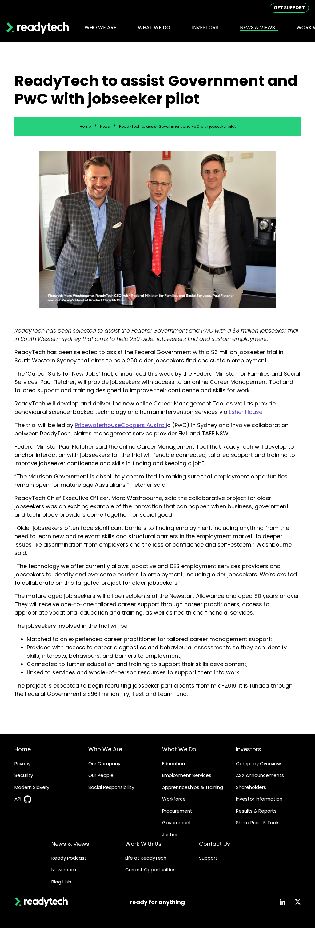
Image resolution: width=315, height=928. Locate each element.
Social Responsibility (111, 787)
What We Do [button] (154, 27)
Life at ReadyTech (145, 858)
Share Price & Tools (258, 822)
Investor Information (259, 799)
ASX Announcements (260, 775)
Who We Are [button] (100, 27)
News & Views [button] (257, 27)
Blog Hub (61, 881)
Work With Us (143, 844)
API (17, 799)
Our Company (104, 763)
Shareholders (251, 787)
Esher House (245, 412)
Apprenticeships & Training (192, 787)
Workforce (174, 799)
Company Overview (258, 763)
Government (176, 822)
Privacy (22, 763)
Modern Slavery (31, 787)
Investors (248, 749)
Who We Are (105, 749)
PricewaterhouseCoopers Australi (121, 425)
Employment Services (186, 775)
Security (23, 775)
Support (208, 858)
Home (85, 126)
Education (173, 763)
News (105, 126)
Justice (170, 834)
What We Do (179, 749)
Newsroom (63, 869)
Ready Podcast (68, 858)
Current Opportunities (150, 869)
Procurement (177, 811)
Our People (101, 775)
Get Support (289, 8)
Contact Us (214, 844)
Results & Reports (256, 811)
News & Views (70, 844)
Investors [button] (205, 27)
